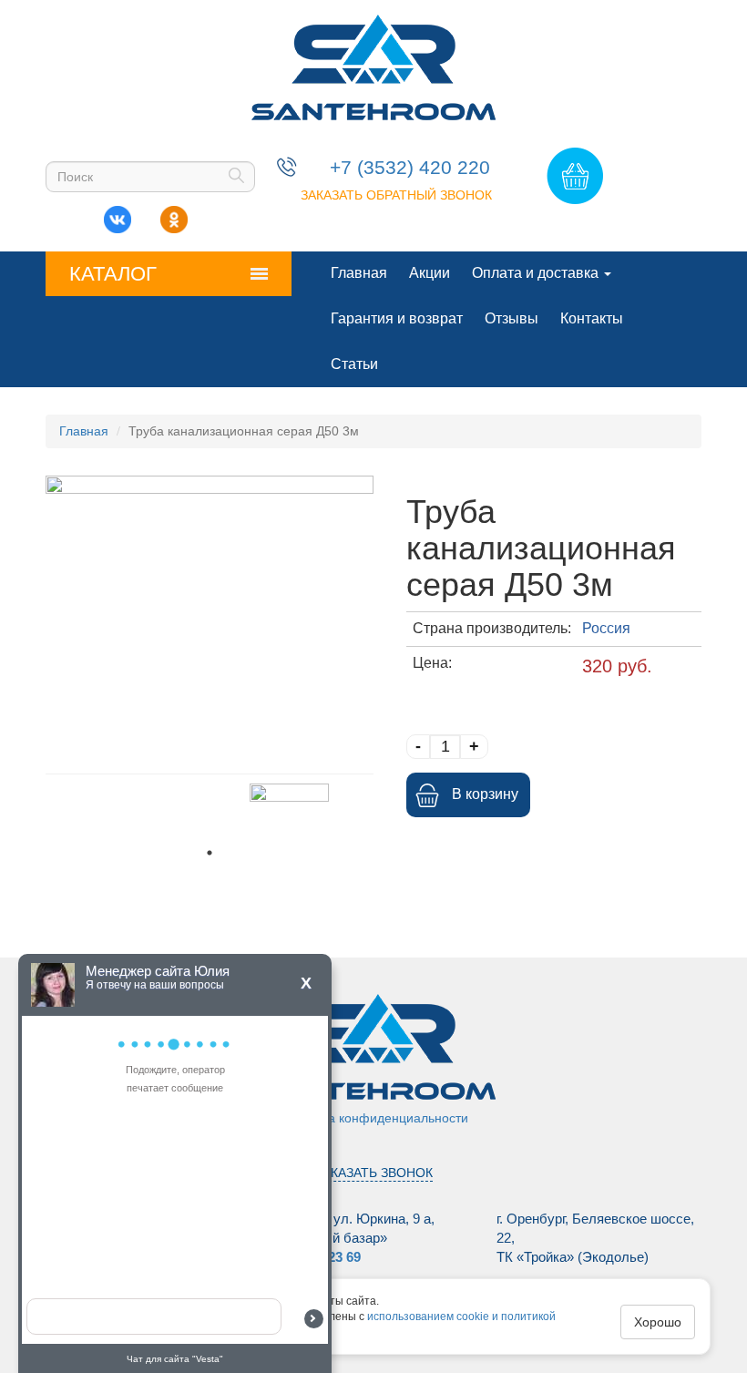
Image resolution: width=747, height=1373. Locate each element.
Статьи (354, 364)
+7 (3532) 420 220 (410, 167)
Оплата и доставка (537, 273)
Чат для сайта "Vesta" (175, 1359)
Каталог (113, 273)
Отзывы (511, 318)
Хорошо (657, 1322)
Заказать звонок (374, 1172)
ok (174, 215)
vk (117, 215)
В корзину (485, 794)
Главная (359, 273)
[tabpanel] (289, 811)
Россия (606, 628)
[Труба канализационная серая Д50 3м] (210, 620)
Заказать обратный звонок (396, 195)
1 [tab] (209, 853)
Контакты (591, 318)
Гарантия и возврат (397, 318)
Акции (429, 273)
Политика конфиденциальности (373, 1118)
